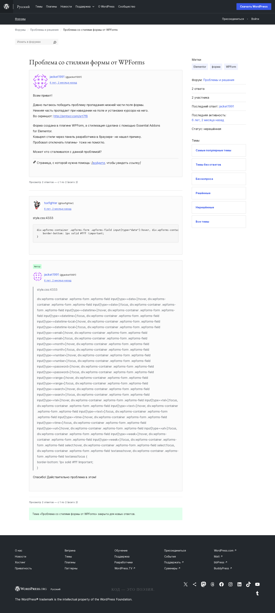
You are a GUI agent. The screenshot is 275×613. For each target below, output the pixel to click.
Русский (55, 589)
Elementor (200, 66)
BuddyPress (223, 568)
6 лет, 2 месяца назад (63, 82)
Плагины (70, 562)
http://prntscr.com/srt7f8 (71, 116)
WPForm (231, 66)
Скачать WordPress (254, 6)
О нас (18, 550)
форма (216, 66)
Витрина (70, 550)
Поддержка (121, 556)
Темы (68, 556)
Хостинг (20, 562)
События (170, 556)
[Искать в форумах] (54, 42)
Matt (218, 556)
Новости (20, 556)
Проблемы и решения (44, 29)
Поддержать (174, 562)
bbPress (220, 562)
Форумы (20, 18)
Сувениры (172, 568)
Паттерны (71, 568)
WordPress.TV (124, 568)
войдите (98, 163)
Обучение (121, 550)
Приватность (23, 568)
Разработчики (123, 562)
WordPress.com (225, 550)
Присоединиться (175, 550)
